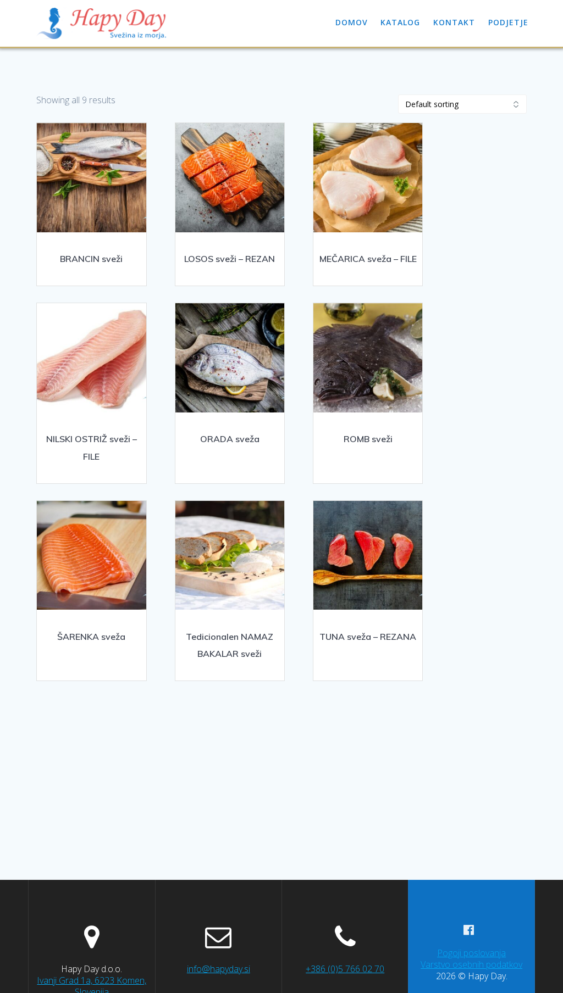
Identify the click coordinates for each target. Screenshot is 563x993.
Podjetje (508, 22)
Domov (351, 22)
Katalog (400, 22)
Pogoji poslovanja (471, 953)
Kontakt (454, 22)
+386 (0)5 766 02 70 (345, 969)
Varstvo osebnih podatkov (471, 964)
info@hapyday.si (218, 969)
